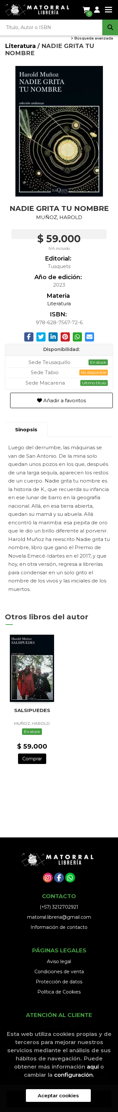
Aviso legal (59, 961)
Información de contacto (59, 927)
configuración (73, 1075)
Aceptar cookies (58, 1095)
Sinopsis (26, 429)
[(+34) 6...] (70, 877)
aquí (93, 1066)
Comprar (32, 759)
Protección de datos (59, 982)
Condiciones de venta (59, 972)
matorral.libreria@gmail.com (59, 917)
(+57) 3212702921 (59, 907)
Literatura (21, 46)
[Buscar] (110, 27)
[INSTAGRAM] (48, 877)
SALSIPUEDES (32, 710)
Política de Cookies (59, 992)
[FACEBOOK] (59, 877)
